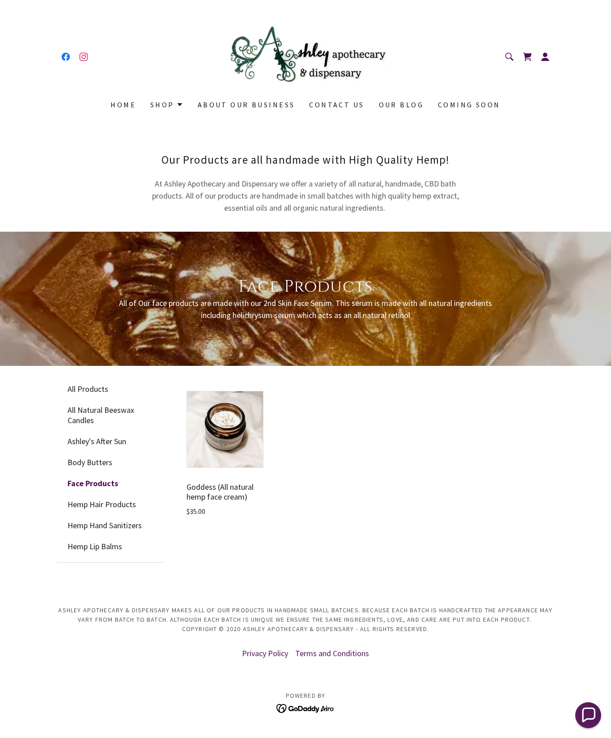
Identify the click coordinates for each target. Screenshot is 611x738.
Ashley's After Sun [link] (97, 441)
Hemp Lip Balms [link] (95, 546)
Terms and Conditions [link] (332, 653)
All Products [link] (88, 389)
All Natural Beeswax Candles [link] (101, 415)
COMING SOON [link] (469, 104)
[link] (66, 57)
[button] (527, 57)
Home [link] (123, 104)
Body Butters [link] (90, 462)
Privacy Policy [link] (265, 653)
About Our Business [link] (246, 104)
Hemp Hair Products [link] (102, 504)
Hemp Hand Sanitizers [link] (105, 525)
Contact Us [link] (336, 104)
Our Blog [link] (401, 104)
